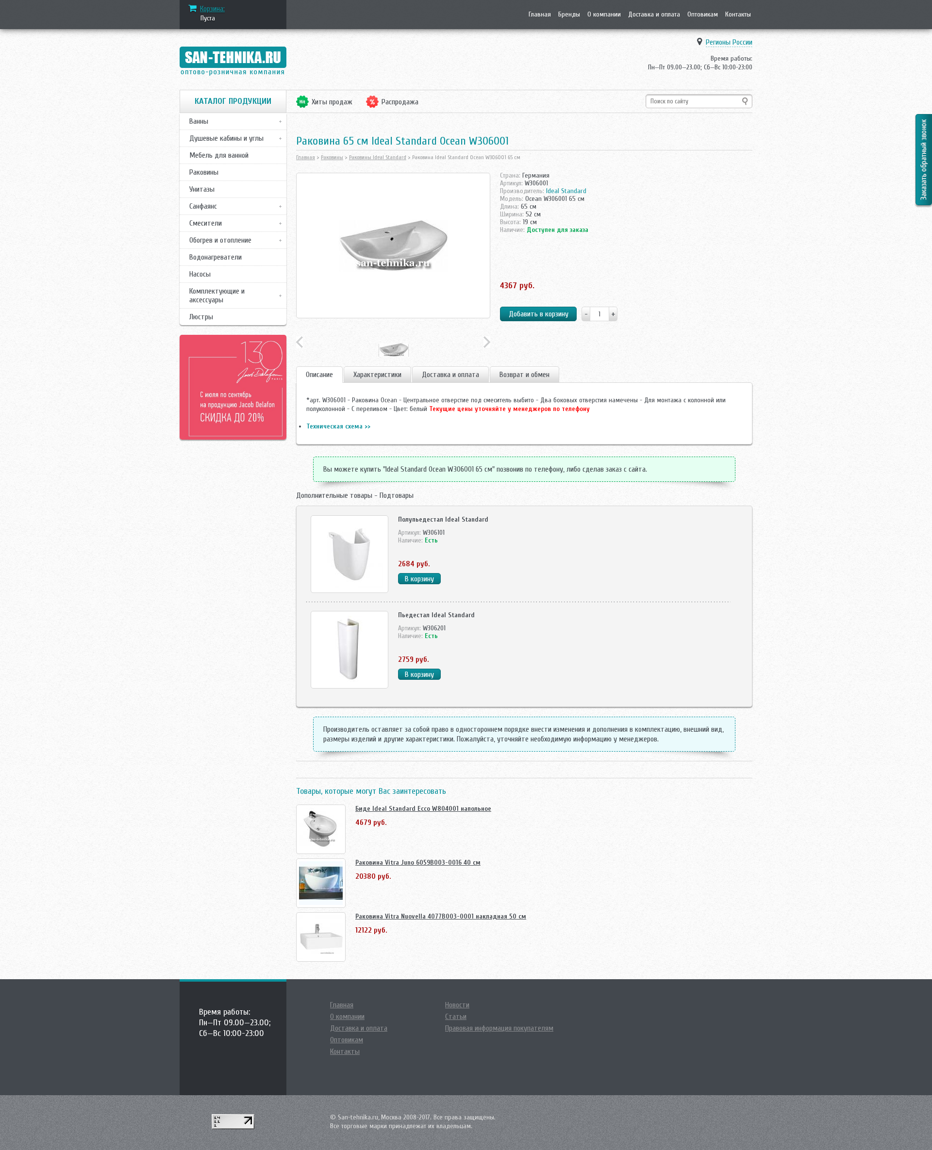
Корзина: (212, 8)
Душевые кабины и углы (226, 138)
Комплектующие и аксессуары (217, 295)
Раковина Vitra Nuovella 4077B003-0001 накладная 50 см (440, 916)
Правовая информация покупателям (499, 1028)
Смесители (205, 223)
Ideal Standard (566, 191)
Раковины (203, 172)
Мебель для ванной (219, 155)
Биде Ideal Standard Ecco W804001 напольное (423, 809)
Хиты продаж (332, 102)
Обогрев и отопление (220, 240)
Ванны (198, 121)
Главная (540, 14)
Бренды (569, 14)
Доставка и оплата (654, 14)
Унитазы (202, 189)
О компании (604, 14)
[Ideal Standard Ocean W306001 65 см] (393, 245)
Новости (457, 1005)
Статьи (455, 1016)
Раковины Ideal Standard (377, 157)
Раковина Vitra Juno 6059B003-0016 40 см (418, 862)
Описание (319, 374)
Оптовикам (702, 14)
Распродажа (400, 102)
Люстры (201, 316)
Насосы (200, 274)
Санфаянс (203, 206)
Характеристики (377, 374)
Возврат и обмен (524, 374)
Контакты (738, 14)
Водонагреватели (215, 257)
